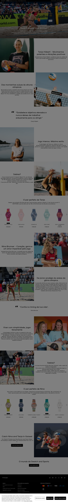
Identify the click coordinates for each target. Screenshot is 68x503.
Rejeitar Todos (50, 498)
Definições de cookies (40, 498)
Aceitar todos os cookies (60, 498)
